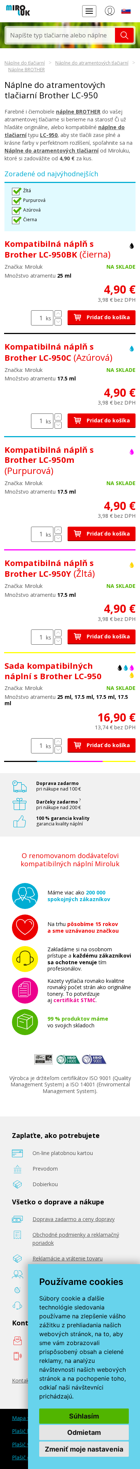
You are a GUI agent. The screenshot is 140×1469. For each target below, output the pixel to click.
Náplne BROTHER (26, 69)
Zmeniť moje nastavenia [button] (84, 1449)
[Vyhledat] (124, 35)
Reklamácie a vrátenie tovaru (67, 1258)
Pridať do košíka (107, 317)
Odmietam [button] (84, 1432)
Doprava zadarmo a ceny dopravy (73, 1219)
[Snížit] (58, 321)
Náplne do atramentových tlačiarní (91, 63)
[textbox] (60, 35)
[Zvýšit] (58, 313)
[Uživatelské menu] (109, 12)
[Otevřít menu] (89, 10)
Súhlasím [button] (84, 1416)
